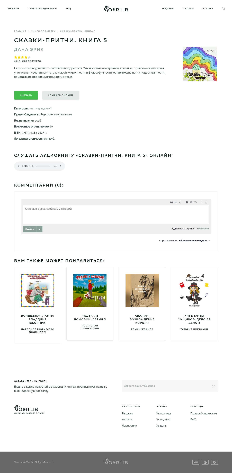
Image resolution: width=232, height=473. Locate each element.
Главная (13, 8)
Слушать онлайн (60, 95)
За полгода (163, 413)
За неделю (163, 419)
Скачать (26, 95)
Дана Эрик (29, 49)
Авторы (188, 8)
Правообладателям (42, 8)
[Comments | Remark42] (116, 221)
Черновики (129, 425)
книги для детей (43, 31)
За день (161, 425)
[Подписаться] (213, 386)
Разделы (168, 8)
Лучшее (207, 8)
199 (46, 138)
